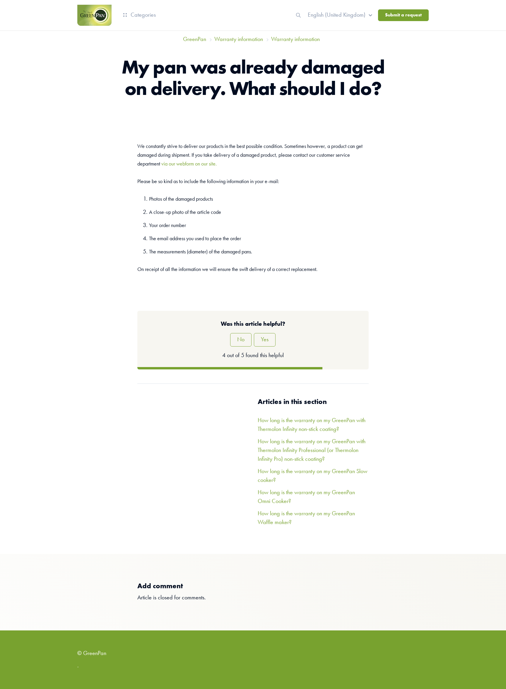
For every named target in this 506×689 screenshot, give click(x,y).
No (241, 340)
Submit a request (403, 15)
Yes (265, 340)
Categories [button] (142, 15)
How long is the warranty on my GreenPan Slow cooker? (312, 476)
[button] (341, 15)
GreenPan (194, 39)
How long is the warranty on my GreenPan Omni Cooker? (306, 497)
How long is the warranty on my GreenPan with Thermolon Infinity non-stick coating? (311, 425)
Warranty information (238, 39)
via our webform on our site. (189, 164)
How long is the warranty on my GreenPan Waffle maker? (306, 518)
